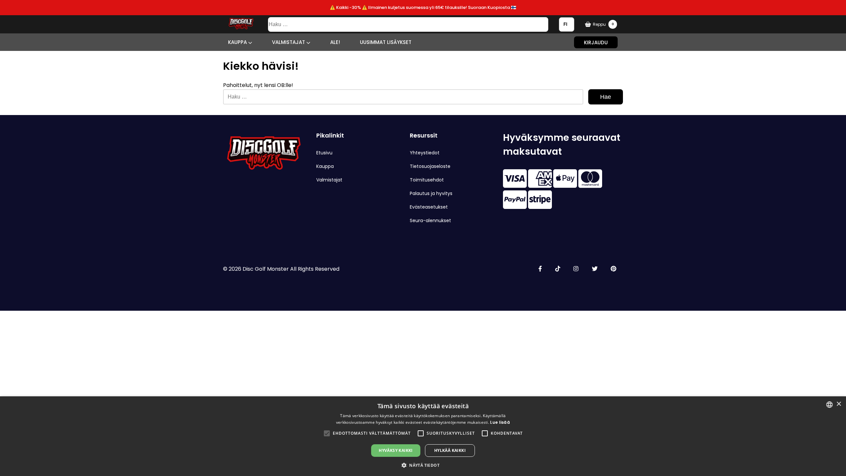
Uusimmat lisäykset (385, 42)
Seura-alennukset (430, 220)
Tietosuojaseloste (430, 166)
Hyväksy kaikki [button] (396, 450)
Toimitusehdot (427, 180)
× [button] (838, 404)
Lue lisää (500, 422)
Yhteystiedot (425, 152)
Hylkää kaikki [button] (450, 450)
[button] (326, 433)
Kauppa (238, 42)
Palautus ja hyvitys (431, 193)
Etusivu (324, 152)
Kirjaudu (596, 42)
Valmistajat (289, 42)
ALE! (335, 42)
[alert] (423, 436)
